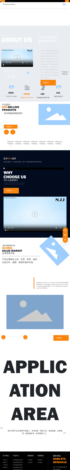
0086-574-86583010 (60, 460)
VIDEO (9, 71)
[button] (6, 132)
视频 (11, 76)
